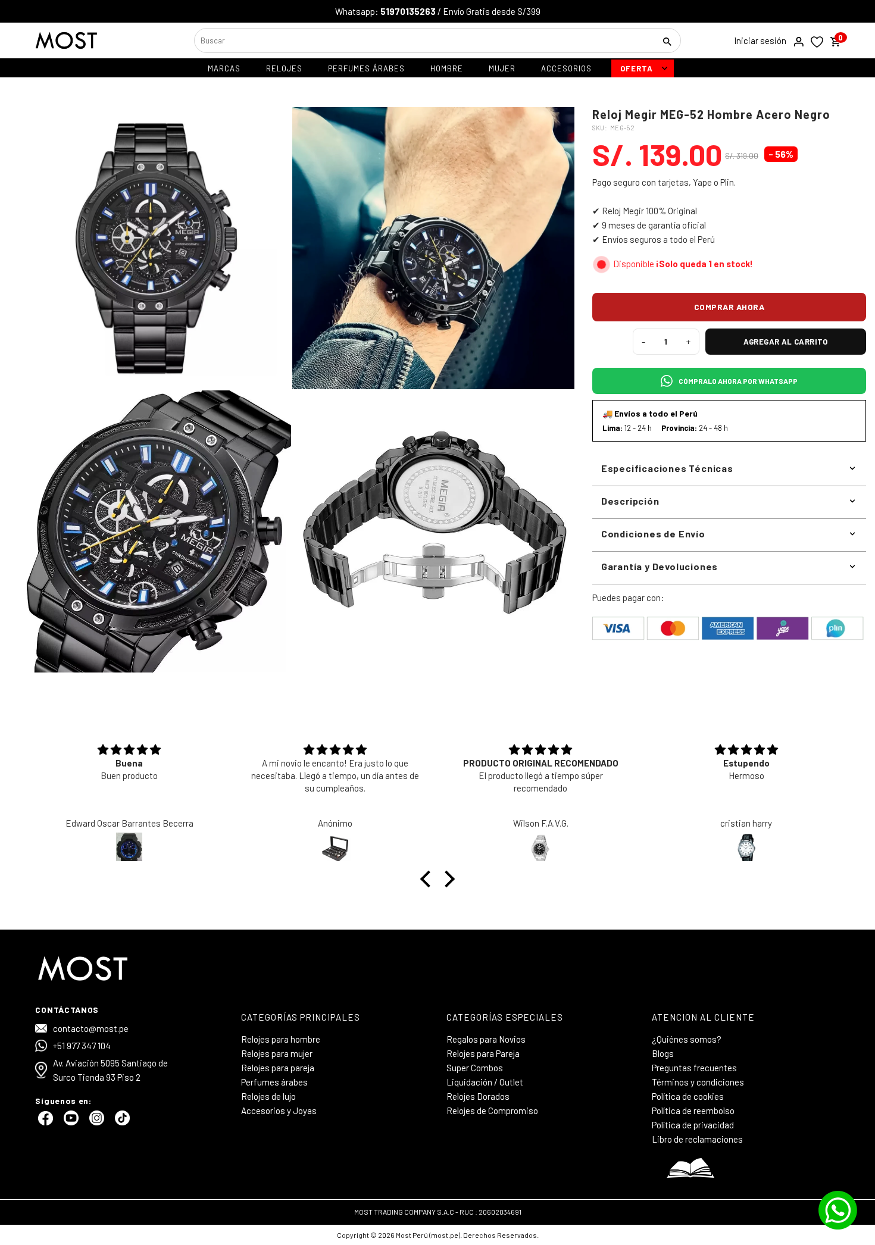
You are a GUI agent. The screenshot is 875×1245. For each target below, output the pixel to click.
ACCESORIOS (566, 68)
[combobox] (423, 40)
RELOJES (284, 68)
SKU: (599, 128)
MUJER (502, 68)
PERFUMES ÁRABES (366, 68)
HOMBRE (446, 68)
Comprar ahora (729, 307)
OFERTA (636, 68)
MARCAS (224, 68)
